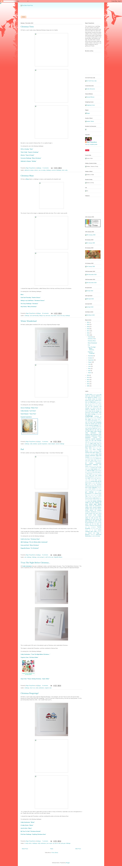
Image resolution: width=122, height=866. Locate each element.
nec (92, 484)
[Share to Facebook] (59, 168)
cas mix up (98, 409)
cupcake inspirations (42, 443)
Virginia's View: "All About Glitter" (29, 657)
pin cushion (90, 490)
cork (87, 425)
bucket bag (95, 405)
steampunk (99, 511)
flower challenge (97, 449)
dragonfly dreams (58, 557)
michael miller (93, 478)
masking (95, 476)
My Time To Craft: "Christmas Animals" (31, 831)
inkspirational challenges (91, 464)
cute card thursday (34, 315)
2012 (88, 379)
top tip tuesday (98, 525)
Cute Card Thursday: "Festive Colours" (31, 297)
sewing (99, 501)
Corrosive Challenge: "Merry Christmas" (31, 158)
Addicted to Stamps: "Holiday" (28, 161)
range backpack (98, 496)
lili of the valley (96, 472)
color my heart (88, 422)
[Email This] (54, 168)
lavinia (95, 469)
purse (95, 495)
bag (91, 402)
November (90, 355)
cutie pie (87, 442)
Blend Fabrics (98, 403)
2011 (88, 381)
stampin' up (93, 510)
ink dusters (89, 463)
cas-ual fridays (94, 412)
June (89, 366)
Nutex (95, 484)
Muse (27, 179)
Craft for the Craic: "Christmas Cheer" (30, 539)
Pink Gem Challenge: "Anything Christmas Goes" (33, 834)
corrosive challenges (56, 170)
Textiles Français (95, 516)
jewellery (93, 467)
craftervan (99, 428)
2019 (88, 326)
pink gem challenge (65, 843)
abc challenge (27, 557)
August (90, 362)
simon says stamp (95, 504)
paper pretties (88, 487)
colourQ (92, 423)
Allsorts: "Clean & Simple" (27, 155)
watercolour (93, 534)
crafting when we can (90, 429)
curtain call (88, 440)
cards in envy (96, 408)
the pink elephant (89, 522)
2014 (88, 375)
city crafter (88, 419)
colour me (87, 423)
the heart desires (95, 519)
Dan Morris (92, 442)
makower (92, 476)
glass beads (96, 452)
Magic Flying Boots (92, 142)
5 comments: (45, 441)
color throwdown (97, 422)
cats (100, 414)
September (91, 360)
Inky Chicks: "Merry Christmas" (29, 306)
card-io (91, 408)
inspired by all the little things (95, 466)
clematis (95, 420)
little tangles (89, 473)
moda (96, 479)
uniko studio (93, 531)
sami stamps (89, 499)
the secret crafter (96, 522)
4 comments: (45, 685)
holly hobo (87, 461)
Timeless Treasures (89, 525)
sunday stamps (88, 513)
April (89, 370)
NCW (89, 484)
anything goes (98, 400)
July (89, 364)
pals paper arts (93, 485)
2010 (88, 383)
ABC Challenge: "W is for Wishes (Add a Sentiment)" (34, 542)
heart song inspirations (94, 457)
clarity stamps (94, 419)
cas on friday (88, 411)
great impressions (91, 454)
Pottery (93, 493)
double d (91, 445)
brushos (90, 405)
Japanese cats (88, 467)
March (90, 372)
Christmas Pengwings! (30, 693)
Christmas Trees (27, 27)
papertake (94, 487)
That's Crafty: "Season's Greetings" (30, 152)
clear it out (32, 688)
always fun (95, 399)
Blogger (68, 862)
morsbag (99, 479)
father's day (95, 448)
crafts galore (90, 431)
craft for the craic (49, 557)
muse (58, 315)
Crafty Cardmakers (27, 566)
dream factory (88, 446)
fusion (90, 452)
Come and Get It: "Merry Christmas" (30, 545)
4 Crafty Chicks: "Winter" (27, 825)
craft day (94, 426)
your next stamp (96, 536)
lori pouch (94, 473)
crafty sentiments (42, 843)
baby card (87, 402)
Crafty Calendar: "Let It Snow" (28, 410)
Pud (22, 449)
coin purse (99, 420)
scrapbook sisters (96, 499)
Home (23, 16)
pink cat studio (96, 490)
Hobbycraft (99, 460)
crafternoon (94, 428)
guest (97, 454)
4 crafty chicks (28, 843)
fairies (90, 448)
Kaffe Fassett (88, 469)
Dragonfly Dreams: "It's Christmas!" (30, 548)
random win (91, 496)
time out (99, 524)
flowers (87, 451)
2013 (88, 377)
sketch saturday (93, 507)
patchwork (99, 487)
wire (92, 536)
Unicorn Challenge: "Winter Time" (29, 407)
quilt (97, 495)
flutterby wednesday (93, 451)
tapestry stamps (88, 516)
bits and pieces (91, 403)
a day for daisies (96, 394)
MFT (89, 478)
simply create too (89, 505)
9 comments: (45, 555)
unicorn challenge (60, 443)
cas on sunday (42, 170)
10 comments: (45, 313)
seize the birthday (92, 501)
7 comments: (45, 841)
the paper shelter (97, 520)
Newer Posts (25, 848)
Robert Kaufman (89, 498)
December (90, 337)
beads (94, 402)
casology (93, 414)
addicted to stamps (29, 170)
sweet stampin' (51, 443)
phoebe (86, 490)
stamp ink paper (93, 508)
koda (92, 469)
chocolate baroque (93, 417)
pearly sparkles (92, 488)
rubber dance (96, 498)
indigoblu (99, 461)
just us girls (49, 843)
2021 (88, 322)
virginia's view (48, 688)
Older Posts (78, 848)
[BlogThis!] (56, 168)
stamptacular (94, 511)
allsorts (36, 170)
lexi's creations (88, 472)
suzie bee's (95, 513)
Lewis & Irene (98, 470)
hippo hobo (94, 460)
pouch (96, 493)
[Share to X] (58, 168)
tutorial (97, 528)
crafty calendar (33, 443)
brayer (86, 405)
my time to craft (56, 843)
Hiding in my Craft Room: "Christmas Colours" (33, 300)
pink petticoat (98, 492)
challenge (48, 170)
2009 (88, 386)
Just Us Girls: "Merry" (26, 828)
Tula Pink (93, 528)
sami (86, 499)
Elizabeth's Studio (95, 446)
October (90, 358)
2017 (88, 330)
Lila (92, 472)
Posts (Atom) (55, 852)
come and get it (40, 557)
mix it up (91, 479)
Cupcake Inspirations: (26, 417)
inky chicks (53, 315)
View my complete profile (91, 144)
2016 (88, 333)
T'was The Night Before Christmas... (35, 563)
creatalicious (94, 436)
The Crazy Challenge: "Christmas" (29, 303)
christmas (99, 417)
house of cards (93, 461)
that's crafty (65, 170)
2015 (88, 335)
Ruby (100, 498)
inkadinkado (98, 463)
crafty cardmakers (39, 688)
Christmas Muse (27, 176)
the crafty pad (92, 517)
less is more (90, 470)
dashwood (96, 442)
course (90, 426)
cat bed (97, 414)
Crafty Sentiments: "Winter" (28, 822)
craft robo (90, 428)
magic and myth (93, 475)
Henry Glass (93, 458)
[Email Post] (51, 168)
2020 (88, 324)
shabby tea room (89, 502)
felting (90, 449)
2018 (88, 328)
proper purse (90, 495)
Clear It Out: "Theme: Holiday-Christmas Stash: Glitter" (35, 678)
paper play (99, 485)
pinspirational (88, 493)
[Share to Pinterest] (61, 168)
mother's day (87, 481)
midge (97, 478)
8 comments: (46, 168)
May (89, 368)
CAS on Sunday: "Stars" (27, 149)
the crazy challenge (65, 315)
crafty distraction (94, 434)
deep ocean (93, 443)
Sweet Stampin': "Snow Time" (28, 413)
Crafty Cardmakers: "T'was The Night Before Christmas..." (35, 654)
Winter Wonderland (29, 321)
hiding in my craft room (44, 315)
